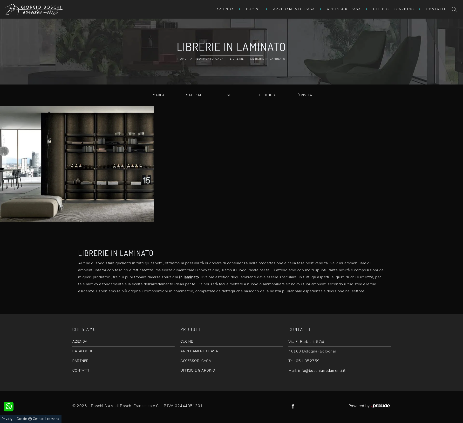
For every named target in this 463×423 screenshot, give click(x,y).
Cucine (253, 9)
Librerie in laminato (268, 59)
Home (182, 59)
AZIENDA (80, 341)
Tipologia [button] (267, 95)
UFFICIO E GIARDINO (197, 370)
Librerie (237, 59)
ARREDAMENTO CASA (199, 351)
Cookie (22, 419)
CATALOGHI (82, 351)
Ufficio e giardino (393, 9)
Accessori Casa (344, 9)
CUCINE (186, 341)
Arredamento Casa (294, 9)
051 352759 (308, 361)
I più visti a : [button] (303, 95)
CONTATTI (80, 370)
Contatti (436, 9)
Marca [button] (159, 95)
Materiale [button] (195, 95)
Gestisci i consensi (46, 419)
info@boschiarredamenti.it (322, 370)
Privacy (7, 419)
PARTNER (80, 361)
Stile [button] (231, 95)
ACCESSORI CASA (195, 361)
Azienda (225, 9)
